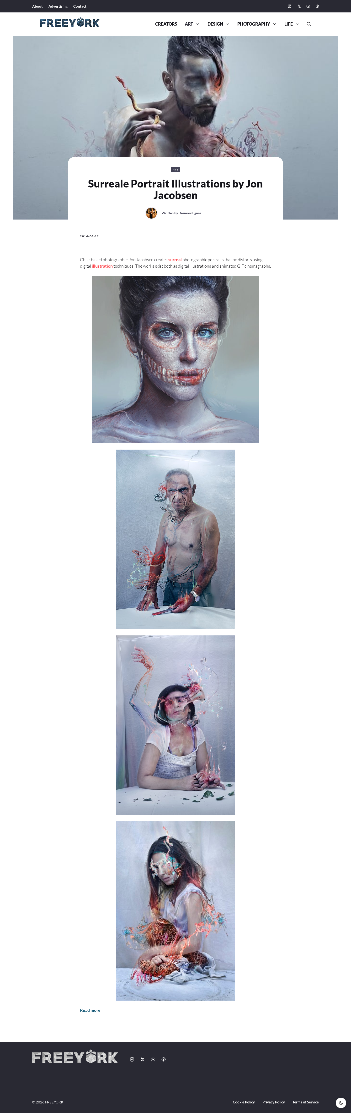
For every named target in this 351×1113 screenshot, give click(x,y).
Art (189, 24)
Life (288, 24)
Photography (253, 24)
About (37, 6)
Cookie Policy (244, 1102)
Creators (166, 24)
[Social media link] (290, 6)
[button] (307, 24)
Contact (79, 6)
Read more (90, 1010)
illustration (102, 266)
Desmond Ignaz (190, 213)
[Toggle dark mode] (341, 1103)
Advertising (58, 6)
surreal (175, 259)
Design (215, 24)
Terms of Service (305, 1102)
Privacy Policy (273, 1102)
